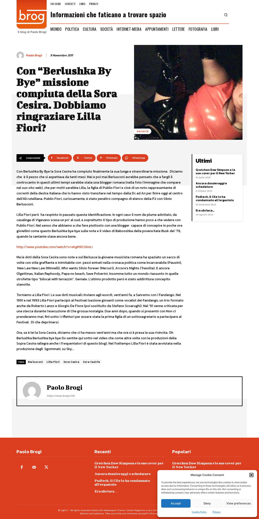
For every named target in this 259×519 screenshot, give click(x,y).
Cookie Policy (199, 511)
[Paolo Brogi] (20, 55)
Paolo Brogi (34, 55)
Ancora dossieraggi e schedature (211, 185)
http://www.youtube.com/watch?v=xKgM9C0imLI (54, 246)
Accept (176, 503)
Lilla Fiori (53, 362)
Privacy (217, 511)
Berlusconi (35, 362)
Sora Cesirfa (91, 362)
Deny (207, 503)
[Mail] (34, 467)
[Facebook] (21, 467)
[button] (251, 475)
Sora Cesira (71, 362)
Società (143, 131)
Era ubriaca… (205, 210)
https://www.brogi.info (61, 395)
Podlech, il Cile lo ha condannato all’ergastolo (215, 198)
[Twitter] (46, 467)
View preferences (238, 503)
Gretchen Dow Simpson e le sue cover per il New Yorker (215, 171)
